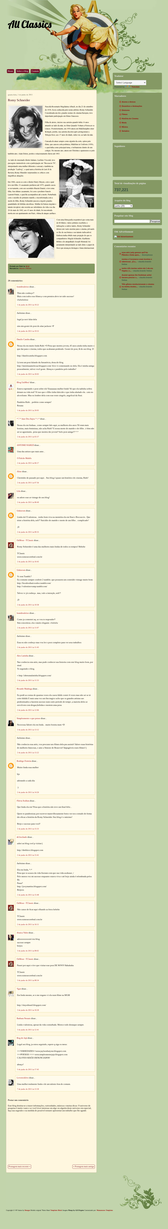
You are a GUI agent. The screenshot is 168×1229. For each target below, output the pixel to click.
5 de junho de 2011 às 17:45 (28, 1069)
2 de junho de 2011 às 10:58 (28, 605)
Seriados (125, 131)
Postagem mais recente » (19, 1166)
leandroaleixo (23, 287)
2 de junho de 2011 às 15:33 (28, 829)
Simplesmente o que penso (28, 718)
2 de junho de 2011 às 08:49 (28, 502)
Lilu (19, 491)
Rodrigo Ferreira (24, 761)
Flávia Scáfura (23, 801)
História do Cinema (130, 119)
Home (10, 71)
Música (125, 127)
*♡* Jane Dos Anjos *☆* (28, 419)
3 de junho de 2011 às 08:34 (28, 980)
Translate (135, 87)
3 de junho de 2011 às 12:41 (28, 1030)
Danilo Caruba (23, 339)
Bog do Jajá (22, 1038)
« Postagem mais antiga (83, 1166)
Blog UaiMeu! (23, 382)
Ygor (19, 989)
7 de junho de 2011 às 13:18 (28, 1089)
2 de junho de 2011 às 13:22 (28, 753)
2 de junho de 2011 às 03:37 (28, 437)
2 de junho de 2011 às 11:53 (28, 680)
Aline (19, 471)
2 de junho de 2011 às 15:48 (28, 895)
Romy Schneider (19, 100)
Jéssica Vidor (22, 933)
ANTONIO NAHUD (25, 445)
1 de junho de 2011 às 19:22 (28, 305)
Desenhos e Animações (132, 106)
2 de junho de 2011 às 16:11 (28, 924)
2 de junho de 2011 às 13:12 (28, 730)
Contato (35, 71)
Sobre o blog (22, 71)
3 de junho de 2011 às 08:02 (28, 951)
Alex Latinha (22, 656)
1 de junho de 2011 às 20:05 (28, 410)
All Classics (29, 24)
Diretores (126, 110)
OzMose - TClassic (25, 540)
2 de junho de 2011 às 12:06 (28, 710)
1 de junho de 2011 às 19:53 (28, 331)
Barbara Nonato (24, 1018)
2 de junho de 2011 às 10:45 (28, 562)
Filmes (124, 114)
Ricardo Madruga (24, 689)
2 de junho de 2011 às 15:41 (28, 855)
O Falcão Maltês (24, 458)
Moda (124, 123)
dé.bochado (22, 837)
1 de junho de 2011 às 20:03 (28, 374)
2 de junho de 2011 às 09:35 (28, 532)
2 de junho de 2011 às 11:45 (28, 647)
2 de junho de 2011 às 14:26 (28, 792)
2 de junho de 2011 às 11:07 (28, 628)
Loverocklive (23, 1078)
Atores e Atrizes (25, 268)
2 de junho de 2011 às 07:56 (28, 483)
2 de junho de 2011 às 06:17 (28, 463)
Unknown (21, 511)
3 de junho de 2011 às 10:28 (28, 1010)
